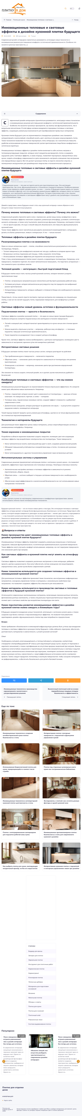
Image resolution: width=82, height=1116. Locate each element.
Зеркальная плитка (35, 960)
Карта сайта (8, 1100)
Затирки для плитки (35, 956)
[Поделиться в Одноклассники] (67, 680)
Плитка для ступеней (36, 1011)
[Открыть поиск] (65, 8)
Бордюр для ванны (35, 951)
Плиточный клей (34, 1015)
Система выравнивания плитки (39, 1024)
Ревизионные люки (35, 1020)
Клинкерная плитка (35, 978)
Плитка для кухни (34, 1006)
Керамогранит (33, 973)
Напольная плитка (35, 998)
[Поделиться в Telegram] (41, 680)
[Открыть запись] (20, 725)
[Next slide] (78, 1061)
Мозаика (31, 993)
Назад (76, 20)
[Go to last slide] (3, 1061)
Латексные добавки (35, 982)
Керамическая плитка (36, 969)
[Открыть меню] (79, 8)
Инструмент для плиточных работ (40, 964)
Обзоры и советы (34, 1002)
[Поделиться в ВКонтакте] (14, 680)
